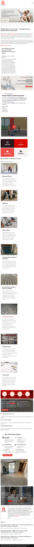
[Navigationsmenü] (32, 3)
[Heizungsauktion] (3, 3)
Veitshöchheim (3, 34)
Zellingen (12, 33)
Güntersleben (12, 34)
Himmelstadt (31, 33)
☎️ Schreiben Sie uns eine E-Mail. (6, 45)
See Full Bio (16, 516)
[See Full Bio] (18, 516)
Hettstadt (6, 34)
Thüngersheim (16, 33)
